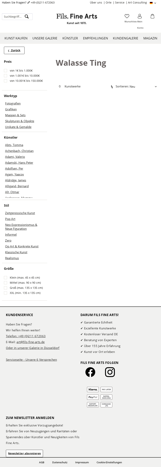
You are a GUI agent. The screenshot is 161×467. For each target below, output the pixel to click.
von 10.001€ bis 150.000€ (26, 81)
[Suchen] (27, 16)
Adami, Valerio (15, 157)
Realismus (12, 258)
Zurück (15, 50)
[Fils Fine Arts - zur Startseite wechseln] (77, 21)
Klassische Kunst (16, 252)
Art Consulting (137, 2)
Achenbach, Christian (19, 151)
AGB (41, 462)
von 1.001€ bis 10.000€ (25, 75)
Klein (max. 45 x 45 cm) (25, 277)
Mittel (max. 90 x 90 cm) (25, 282)
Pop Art (10, 219)
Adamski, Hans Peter (19, 162)
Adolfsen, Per (14, 168)
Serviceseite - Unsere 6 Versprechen (31, 360)
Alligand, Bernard (17, 186)
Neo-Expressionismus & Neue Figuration (21, 227)
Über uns (96, 2)
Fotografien (13, 103)
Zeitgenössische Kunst (20, 213)
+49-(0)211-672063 (43, 2)
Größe (9, 268)
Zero (8, 240)
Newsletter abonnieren (24, 453)
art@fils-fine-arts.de (30, 342)
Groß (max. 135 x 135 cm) (26, 288)
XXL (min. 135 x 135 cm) (25, 293)
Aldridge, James (15, 180)
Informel (11, 234)
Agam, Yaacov (14, 174)
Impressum (82, 462)
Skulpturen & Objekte (19, 121)
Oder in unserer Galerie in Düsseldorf (32, 348)
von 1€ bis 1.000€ (21, 70)
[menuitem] (98, 2)
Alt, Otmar (12, 192)
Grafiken (11, 109)
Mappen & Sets (15, 115)
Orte (109, 2)
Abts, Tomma (14, 145)
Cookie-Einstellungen (109, 462)
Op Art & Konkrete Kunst (21, 246)
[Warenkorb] (153, 17)
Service (120, 2)
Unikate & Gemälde (18, 127)
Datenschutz (59, 462)
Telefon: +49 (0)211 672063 (26, 336)
